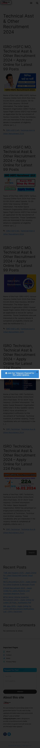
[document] (20, 374)
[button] (37, 372)
